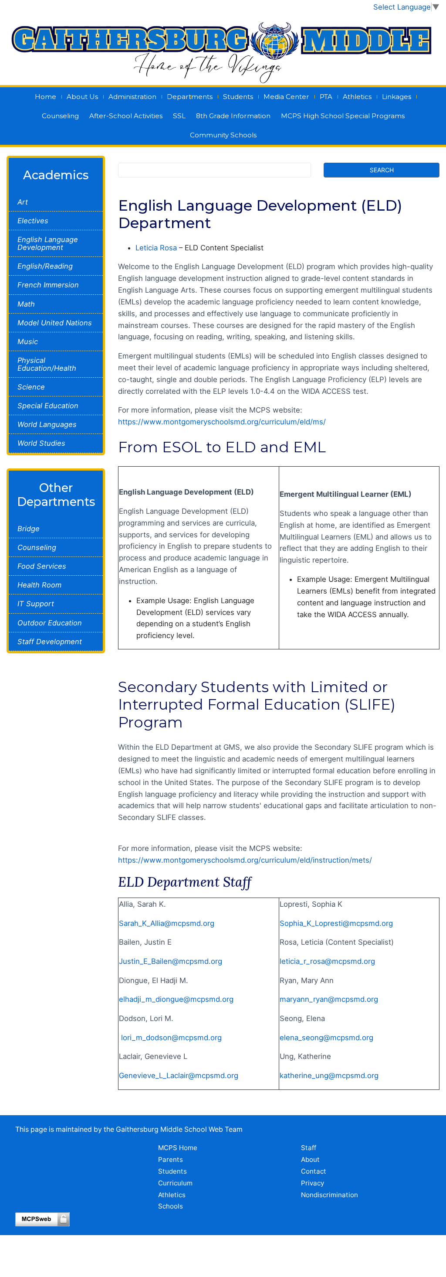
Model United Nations (54, 322)
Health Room (39, 584)
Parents (170, 1159)
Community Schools (223, 135)
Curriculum (175, 1183)
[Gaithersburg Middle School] (223, 49)
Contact (313, 1171)
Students (238, 96)
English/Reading (45, 266)
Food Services (41, 566)
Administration (132, 96)
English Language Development (47, 243)
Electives (32, 220)
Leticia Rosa (156, 247)
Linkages (396, 96)
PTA (326, 96)
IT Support (35, 603)
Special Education (47, 405)
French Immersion (48, 284)
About (310, 1159)
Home (45, 96)
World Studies (41, 443)
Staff (308, 1148)
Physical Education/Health (46, 364)
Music (27, 341)
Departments (190, 96)
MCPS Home (177, 1148)
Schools (170, 1206)
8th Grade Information (233, 116)
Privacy (312, 1183)
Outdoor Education (49, 622)
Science (31, 386)
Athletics (357, 96)
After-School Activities (125, 116)
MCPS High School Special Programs (343, 116)
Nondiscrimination (329, 1195)
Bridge (28, 528)
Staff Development (49, 641)
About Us (82, 96)
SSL (179, 116)
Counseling (60, 116)
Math (26, 304)
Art (22, 202)
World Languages (47, 424)
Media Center (286, 96)
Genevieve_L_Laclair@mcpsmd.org (178, 1075)
